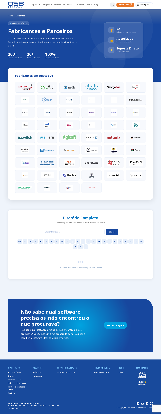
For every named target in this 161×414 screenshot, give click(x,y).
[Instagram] (151, 403)
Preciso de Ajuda (115, 325)
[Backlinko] (25, 188)
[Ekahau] (25, 150)
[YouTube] (142, 403)
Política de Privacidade (17, 383)
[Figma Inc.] (136, 150)
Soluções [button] (46, 4)
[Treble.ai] (136, 175)
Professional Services (63, 4)
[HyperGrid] (114, 100)
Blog (96, 4)
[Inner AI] (114, 175)
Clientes (11, 376)
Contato (11, 393)
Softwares (37, 372)
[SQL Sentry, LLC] (114, 87)
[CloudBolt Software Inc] (69, 100)
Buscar (112, 232)
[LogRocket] (92, 112)
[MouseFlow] (92, 125)
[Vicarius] (92, 150)
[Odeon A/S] (47, 100)
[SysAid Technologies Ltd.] (47, 87)
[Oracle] (92, 188)
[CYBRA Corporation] (136, 125)
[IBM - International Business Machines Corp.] (47, 162)
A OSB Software (14, 372)
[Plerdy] (47, 125)
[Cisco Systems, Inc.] (92, 87)
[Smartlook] (47, 112)
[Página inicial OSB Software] (16, 4)
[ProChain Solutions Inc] (25, 100)
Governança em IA (83, 4)
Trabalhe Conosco (15, 379)
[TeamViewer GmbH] (47, 150)
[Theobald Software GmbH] (25, 87)
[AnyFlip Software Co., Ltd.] (69, 87)
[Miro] (114, 150)
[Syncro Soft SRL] (114, 162)
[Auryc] (136, 112)
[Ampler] (47, 188)
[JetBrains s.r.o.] (136, 137)
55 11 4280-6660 (14, 408)
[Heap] (25, 125)
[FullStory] (69, 112)
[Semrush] (69, 162)
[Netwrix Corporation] (114, 137)
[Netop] (136, 87)
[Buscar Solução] (113, 5)
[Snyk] (92, 175)
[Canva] (25, 162)
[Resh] (47, 175)
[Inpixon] (136, 100)
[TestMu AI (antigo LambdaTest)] (136, 162)
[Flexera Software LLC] (47, 137)
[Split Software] (114, 125)
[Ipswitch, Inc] (25, 137)
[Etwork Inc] (69, 188)
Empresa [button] (34, 4)
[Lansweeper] (69, 150)
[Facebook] (147, 403)
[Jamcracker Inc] (92, 100)
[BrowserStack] (25, 175)
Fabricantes (37, 376)
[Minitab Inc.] (92, 137)
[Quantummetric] (69, 125)
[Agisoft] (69, 137)
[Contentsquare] (114, 112)
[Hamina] (69, 175)
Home (10, 16)
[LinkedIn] (138, 403)
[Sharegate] (92, 162)
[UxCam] (25, 112)
